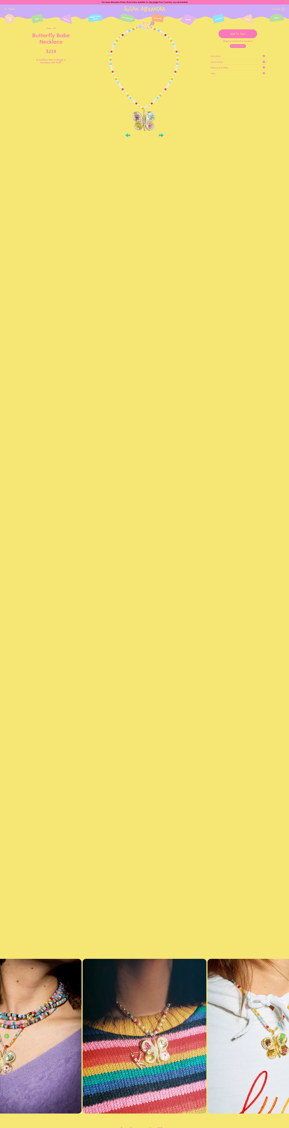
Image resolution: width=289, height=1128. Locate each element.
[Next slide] (161, 135)
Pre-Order (153, 2)
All (54, 28)
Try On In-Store (238, 46)
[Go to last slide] (127, 135)
